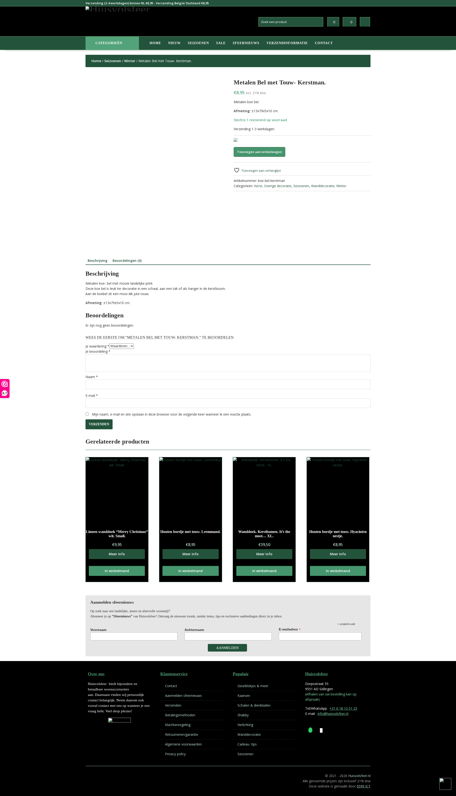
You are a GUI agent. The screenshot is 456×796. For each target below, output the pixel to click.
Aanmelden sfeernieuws (183, 695)
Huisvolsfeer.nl (359, 775)
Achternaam (194, 630)
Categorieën (108, 43)
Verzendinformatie (287, 43)
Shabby (243, 715)
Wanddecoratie (322, 186)
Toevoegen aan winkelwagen (259, 152)
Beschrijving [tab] (97, 260)
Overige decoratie (277, 186)
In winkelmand (117, 571)
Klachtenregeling (177, 724)
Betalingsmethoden (180, 715)
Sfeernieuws (246, 43)
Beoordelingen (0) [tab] (127, 260)
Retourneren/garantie (181, 734)
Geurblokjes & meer (253, 686)
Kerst (258, 186)
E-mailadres (290, 629)
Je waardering (97, 346)
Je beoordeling (98, 351)
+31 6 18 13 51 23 (343, 708)
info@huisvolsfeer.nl (333, 713)
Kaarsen (244, 695)
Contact (324, 43)
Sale (221, 43)
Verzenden (173, 705)
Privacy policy (175, 754)
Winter (129, 61)
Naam (92, 377)
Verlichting (245, 724)
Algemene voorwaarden (183, 744)
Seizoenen (198, 43)
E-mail (92, 395)
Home (155, 43)
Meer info (117, 554)
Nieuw (174, 43)
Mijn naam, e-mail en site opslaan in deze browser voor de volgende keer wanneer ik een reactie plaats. (171, 414)
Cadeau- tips (247, 744)
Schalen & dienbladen (254, 705)
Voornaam (98, 630)
